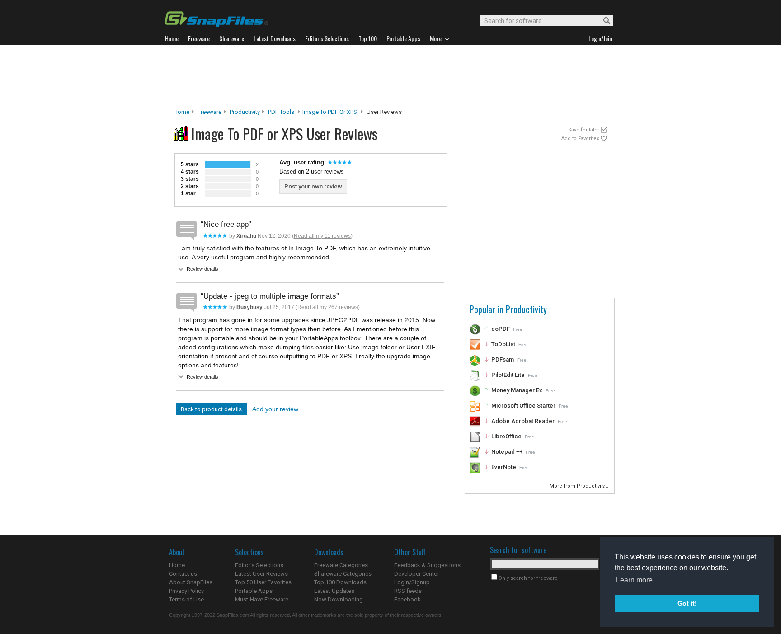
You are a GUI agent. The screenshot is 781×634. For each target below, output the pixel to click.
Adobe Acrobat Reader (523, 421)
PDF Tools (281, 111)
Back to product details (211, 409)
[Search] (603, 21)
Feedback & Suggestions (427, 565)
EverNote (503, 467)
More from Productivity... (580, 486)
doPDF (500, 328)
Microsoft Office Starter (523, 405)
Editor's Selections (259, 565)
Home (181, 111)
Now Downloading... (340, 599)
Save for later (583, 130)
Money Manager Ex (516, 390)
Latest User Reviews (261, 573)
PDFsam (502, 359)
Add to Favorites (580, 138)
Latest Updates (334, 590)
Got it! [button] (687, 603)
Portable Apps (254, 590)
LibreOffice (506, 436)
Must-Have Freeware (261, 599)
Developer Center (416, 573)
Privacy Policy (186, 590)
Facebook (407, 599)
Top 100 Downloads (340, 582)
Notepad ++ (506, 451)
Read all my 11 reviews (322, 236)
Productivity (245, 111)
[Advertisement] (390, 76)
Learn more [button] (634, 580)
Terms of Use (186, 599)
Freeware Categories (341, 565)
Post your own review (313, 186)
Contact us (183, 573)
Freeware (209, 111)
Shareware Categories (343, 573)
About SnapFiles (190, 582)
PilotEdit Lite (508, 374)
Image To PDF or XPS (329, 111)
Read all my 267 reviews (327, 307)
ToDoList (503, 344)
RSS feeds (408, 590)
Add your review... (277, 409)
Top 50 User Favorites (263, 582)
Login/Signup (412, 582)
